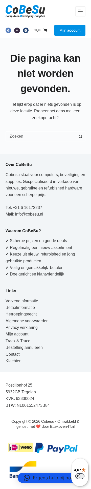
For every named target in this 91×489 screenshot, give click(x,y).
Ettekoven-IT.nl (62, 426)
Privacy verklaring (22, 327)
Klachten (13, 361)
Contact (12, 354)
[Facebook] (8, 30)
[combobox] (41, 136)
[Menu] (80, 11)
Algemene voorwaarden (27, 321)
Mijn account (69, 30)
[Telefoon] (26, 30)
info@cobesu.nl (29, 214)
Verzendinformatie (22, 301)
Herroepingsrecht (21, 314)
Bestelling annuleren (24, 347)
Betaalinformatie (20, 307)
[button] (52, 478)
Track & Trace (18, 341)
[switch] (79, 476)
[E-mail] (17, 30)
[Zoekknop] (80, 136)
